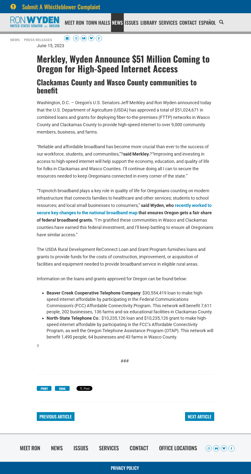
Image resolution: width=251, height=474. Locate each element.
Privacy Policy (125, 468)
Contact (188, 22)
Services (168, 22)
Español (207, 22)
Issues (131, 22)
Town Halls (98, 22)
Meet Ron (74, 22)
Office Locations (178, 448)
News (117, 22)
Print (44, 388)
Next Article (200, 416)
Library (148, 22)
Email (62, 388)
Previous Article (55, 416)
